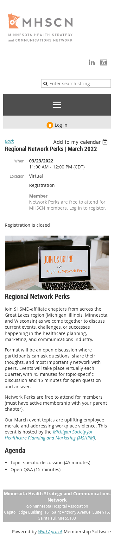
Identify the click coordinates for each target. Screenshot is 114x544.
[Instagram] (103, 62)
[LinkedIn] (91, 62)
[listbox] (81, 142)
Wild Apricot (50, 531)
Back (9, 141)
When (19, 160)
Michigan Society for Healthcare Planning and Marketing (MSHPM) (50, 435)
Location (17, 176)
